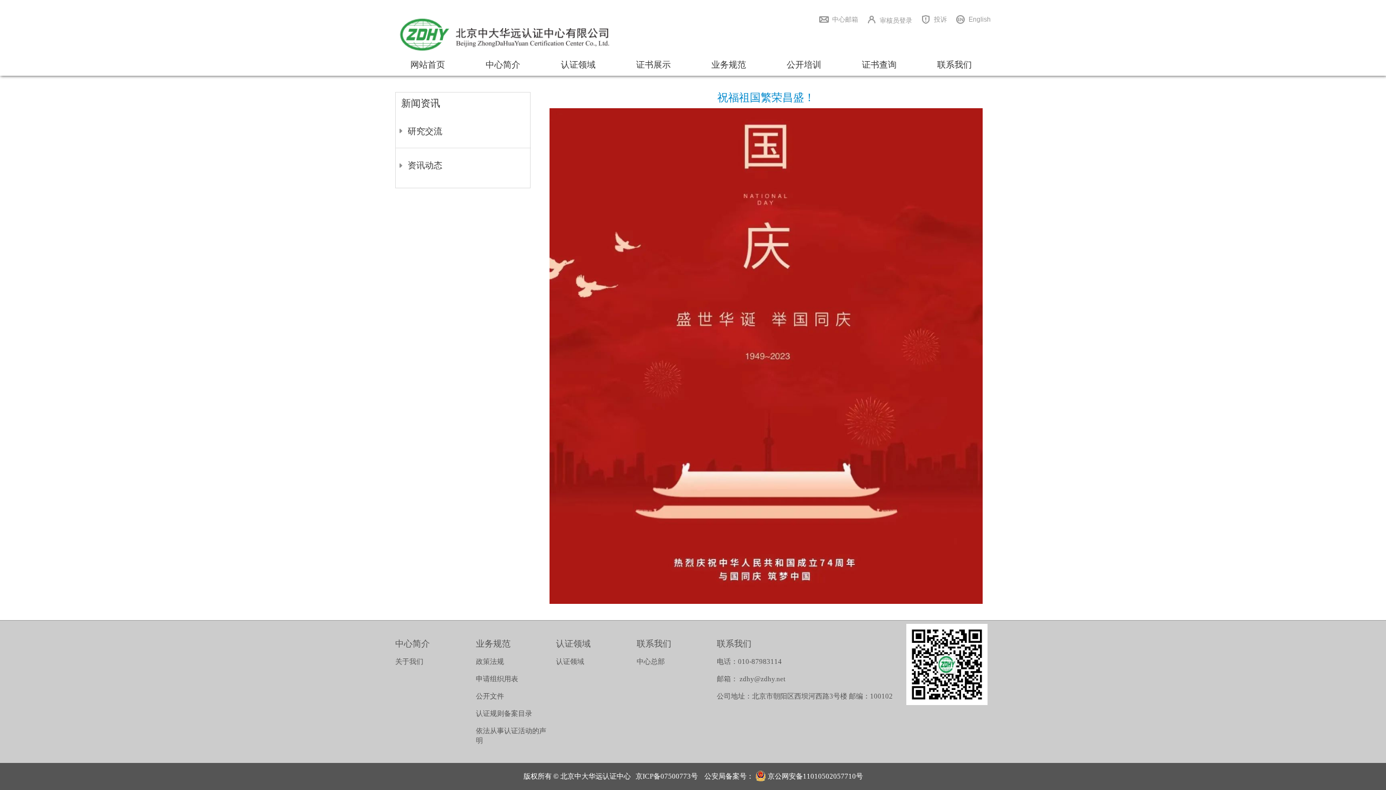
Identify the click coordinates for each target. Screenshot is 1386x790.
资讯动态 (425, 165)
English (980, 19)
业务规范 (728, 64)
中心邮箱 (845, 19)
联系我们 (954, 64)
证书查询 (879, 64)
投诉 (940, 19)
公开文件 (490, 696)
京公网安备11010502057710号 (814, 776)
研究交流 (425, 131)
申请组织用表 (497, 679)
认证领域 (578, 64)
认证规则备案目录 (504, 713)
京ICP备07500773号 (667, 776)
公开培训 (804, 64)
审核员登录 (896, 20)
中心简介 (503, 64)
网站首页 (427, 64)
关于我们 (409, 661)
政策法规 (490, 661)
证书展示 (653, 64)
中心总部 (651, 661)
